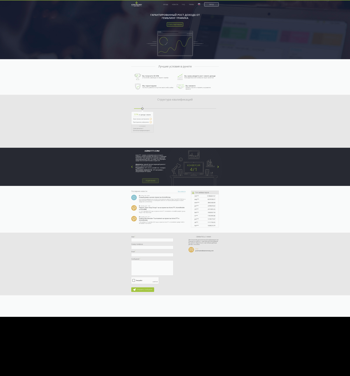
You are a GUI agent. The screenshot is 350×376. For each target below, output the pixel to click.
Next (218, 167)
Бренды (165, 4)
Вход (211, 4)
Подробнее (150, 181)
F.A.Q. (183, 4)
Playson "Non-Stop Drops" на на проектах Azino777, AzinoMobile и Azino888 (161, 208)
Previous (132, 167)
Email (133, 251)
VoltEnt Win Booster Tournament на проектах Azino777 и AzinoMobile (159, 219)
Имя (133, 237)
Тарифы (191, 4)
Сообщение (135, 259)
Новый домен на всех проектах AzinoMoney (155, 197)
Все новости (182, 191)
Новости (175, 4)
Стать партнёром (175, 24)
